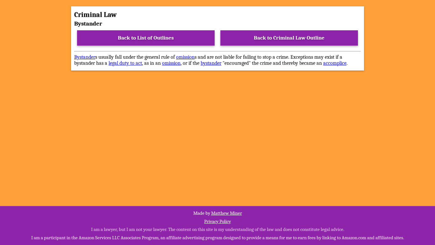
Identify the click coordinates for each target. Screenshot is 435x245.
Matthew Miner (226, 213)
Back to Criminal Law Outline (289, 38)
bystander (211, 63)
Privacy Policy (217, 221)
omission (185, 57)
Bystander (84, 57)
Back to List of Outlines (146, 38)
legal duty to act (125, 63)
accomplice (334, 63)
